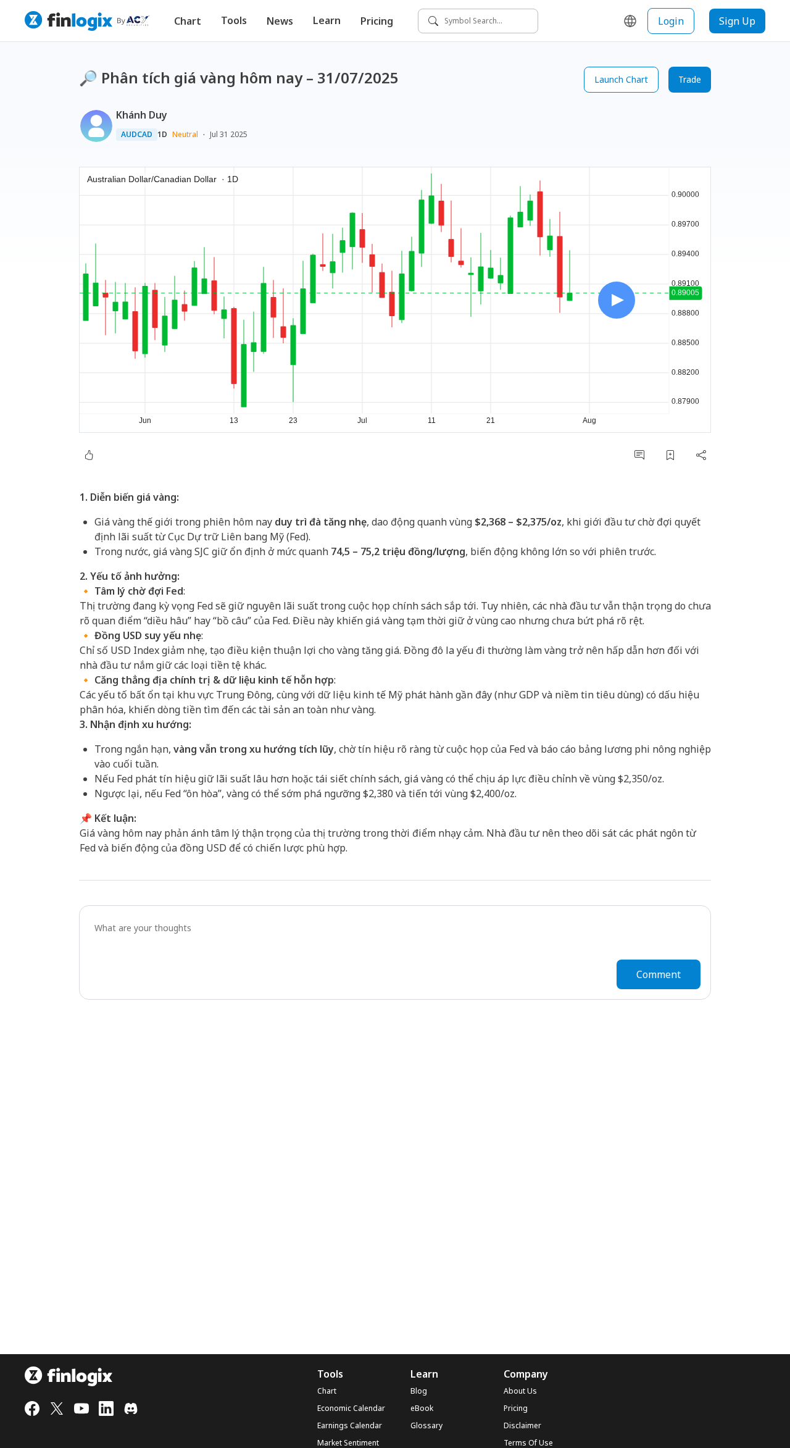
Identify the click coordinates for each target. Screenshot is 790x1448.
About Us (520, 1391)
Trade (689, 79)
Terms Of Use (528, 1443)
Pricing (376, 21)
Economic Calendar (351, 1408)
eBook (421, 1408)
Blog (418, 1391)
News (280, 21)
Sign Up (737, 21)
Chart (187, 21)
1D (162, 135)
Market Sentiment (348, 1443)
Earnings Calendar (349, 1426)
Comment (658, 974)
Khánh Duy (141, 115)
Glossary (426, 1426)
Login (671, 21)
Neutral (185, 134)
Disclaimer (522, 1426)
